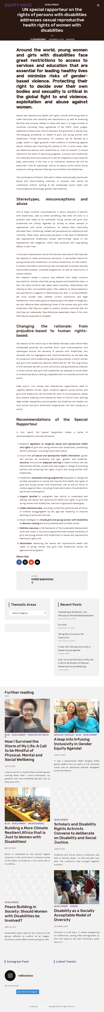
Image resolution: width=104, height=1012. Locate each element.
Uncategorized (36, 823)
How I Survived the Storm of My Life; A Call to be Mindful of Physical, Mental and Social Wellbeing (76, 663)
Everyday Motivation (27, 736)
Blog (7, 735)
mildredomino (39, 39)
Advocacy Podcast (64, 735)
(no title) (62, 624)
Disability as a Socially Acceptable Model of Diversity (74, 915)
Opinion (74, 906)
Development (19, 735)
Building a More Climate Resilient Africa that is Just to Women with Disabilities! (26, 835)
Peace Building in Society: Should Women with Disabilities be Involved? (26, 914)
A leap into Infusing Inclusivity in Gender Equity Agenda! (73, 744)
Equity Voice (18, 5)
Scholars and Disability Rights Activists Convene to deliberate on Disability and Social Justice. (75, 833)
